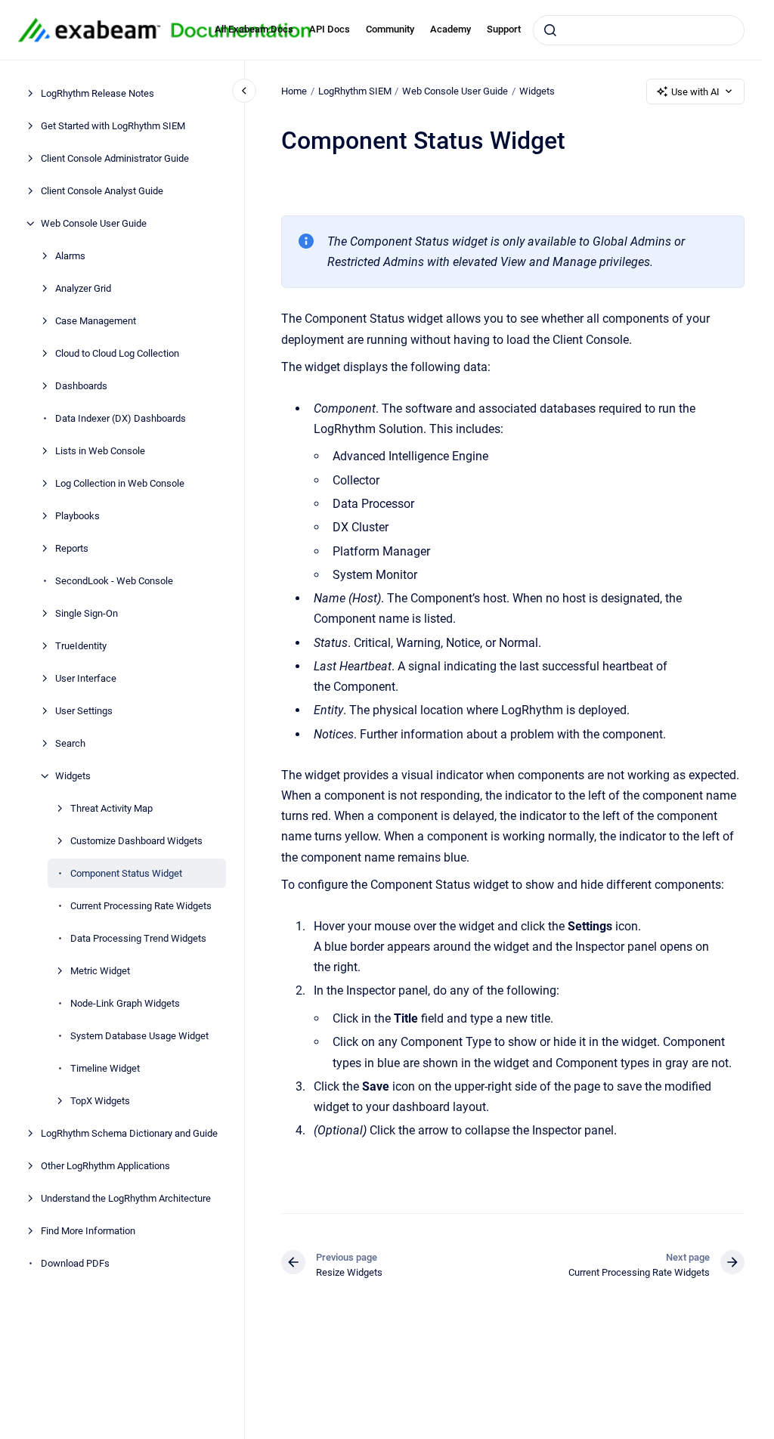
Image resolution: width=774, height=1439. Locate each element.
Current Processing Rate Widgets (141, 905)
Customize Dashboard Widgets (136, 840)
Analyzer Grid (83, 288)
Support (504, 29)
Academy (450, 29)
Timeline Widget (105, 1068)
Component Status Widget (126, 873)
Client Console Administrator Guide (115, 158)
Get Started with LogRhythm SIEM (113, 126)
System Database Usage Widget (139, 1035)
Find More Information (88, 1230)
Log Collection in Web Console (119, 483)
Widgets (73, 775)
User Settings (84, 710)
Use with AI (695, 91)
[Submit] (550, 30)
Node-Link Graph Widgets (125, 1003)
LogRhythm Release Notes (97, 93)
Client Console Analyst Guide (102, 191)
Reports (71, 548)
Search (70, 743)
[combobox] (639, 30)
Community (390, 29)
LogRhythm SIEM (355, 91)
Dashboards (81, 385)
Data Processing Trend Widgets (138, 938)
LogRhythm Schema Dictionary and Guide (129, 1133)
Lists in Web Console (100, 450)
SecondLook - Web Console (114, 580)
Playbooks (77, 515)
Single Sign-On (86, 613)
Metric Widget (100, 970)
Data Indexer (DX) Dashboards (120, 418)
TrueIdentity (81, 645)
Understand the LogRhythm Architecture (126, 1198)
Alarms (70, 255)
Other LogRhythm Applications (105, 1165)
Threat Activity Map (111, 808)
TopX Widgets (100, 1100)
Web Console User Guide (94, 223)
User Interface (85, 678)
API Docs (329, 29)
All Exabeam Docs (254, 29)
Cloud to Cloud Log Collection (117, 353)
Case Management (95, 320)
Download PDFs (75, 1263)
